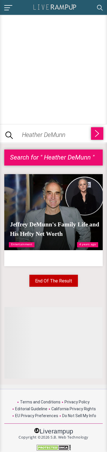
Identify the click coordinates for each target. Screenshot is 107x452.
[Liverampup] (54, 6)
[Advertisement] (53, 68)
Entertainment (21, 244)
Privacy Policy (77, 402)
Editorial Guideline (31, 409)
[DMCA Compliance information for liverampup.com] (53, 448)
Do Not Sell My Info (79, 415)
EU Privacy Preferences (36, 415)
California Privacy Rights (73, 409)
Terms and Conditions (40, 402)
